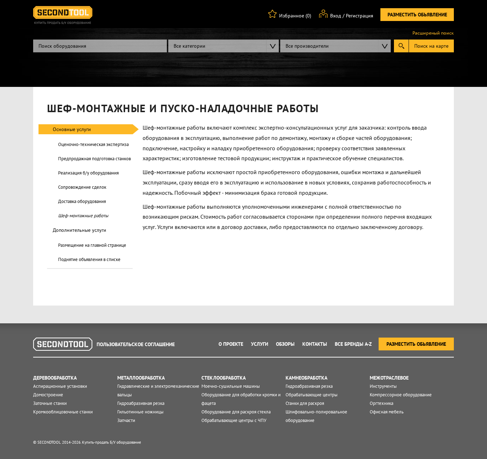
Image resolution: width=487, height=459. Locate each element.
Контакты (314, 344)
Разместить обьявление (417, 14)
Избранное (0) (295, 15)
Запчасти (126, 420)
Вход (335, 15)
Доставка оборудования (82, 201)
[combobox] (223, 46)
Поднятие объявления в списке (89, 259)
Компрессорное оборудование (401, 395)
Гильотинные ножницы (140, 412)
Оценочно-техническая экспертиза (93, 144)
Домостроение (48, 395)
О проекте (231, 344)
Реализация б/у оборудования (88, 173)
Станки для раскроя (305, 403)
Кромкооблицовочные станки (63, 412)
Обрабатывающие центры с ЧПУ (233, 420)
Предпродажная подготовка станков (94, 159)
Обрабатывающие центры (312, 395)
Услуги (259, 344)
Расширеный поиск (433, 33)
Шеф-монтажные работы (83, 216)
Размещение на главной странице (92, 245)
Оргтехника (381, 403)
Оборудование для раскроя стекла (236, 412)
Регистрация (359, 15)
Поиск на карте (431, 46)
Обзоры (285, 344)
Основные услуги (72, 129)
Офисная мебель (387, 412)
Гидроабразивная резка (140, 403)
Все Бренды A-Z (353, 344)
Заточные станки (50, 403)
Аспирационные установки (60, 386)
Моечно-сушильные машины (230, 386)
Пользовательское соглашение (136, 344)
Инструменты (383, 386)
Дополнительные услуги (79, 230)
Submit (401, 46)
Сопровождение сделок (82, 187)
